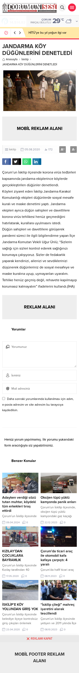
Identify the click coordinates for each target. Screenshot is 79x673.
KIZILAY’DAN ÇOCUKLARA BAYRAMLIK (12, 555)
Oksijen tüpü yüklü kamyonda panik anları (58, 499)
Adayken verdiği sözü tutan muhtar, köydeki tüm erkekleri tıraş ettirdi (19, 504)
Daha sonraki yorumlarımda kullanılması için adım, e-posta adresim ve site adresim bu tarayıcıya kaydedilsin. (38, 404)
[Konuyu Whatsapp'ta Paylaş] (26, 161)
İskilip (25, 59)
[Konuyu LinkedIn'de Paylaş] (36, 161)
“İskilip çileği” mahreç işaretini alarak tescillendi (58, 609)
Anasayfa (12, 59)
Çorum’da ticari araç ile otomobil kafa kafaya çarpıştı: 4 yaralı (57, 558)
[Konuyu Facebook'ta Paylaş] (6, 161)
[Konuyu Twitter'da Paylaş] (16, 161)
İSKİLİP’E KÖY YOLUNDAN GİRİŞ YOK (20, 606)
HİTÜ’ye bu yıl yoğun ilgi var (47, 33)
